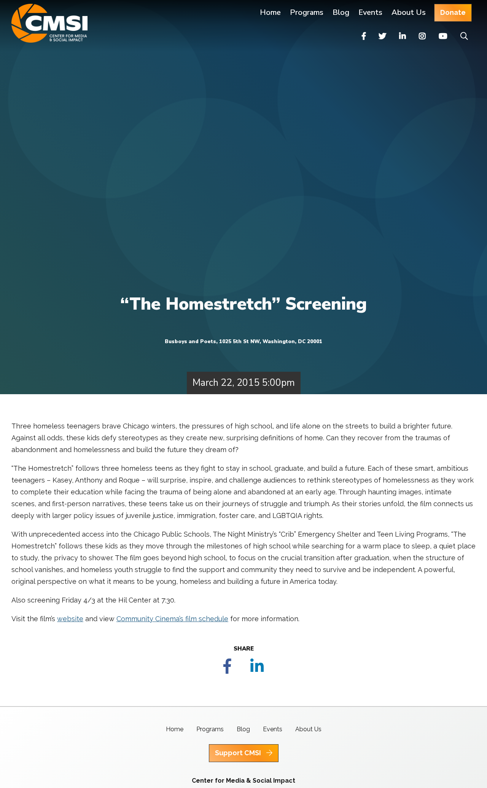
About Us (409, 12)
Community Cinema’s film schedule (172, 619)
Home (270, 12)
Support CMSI (239, 753)
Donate (453, 12)
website (70, 619)
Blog (341, 12)
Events (370, 12)
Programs (210, 729)
